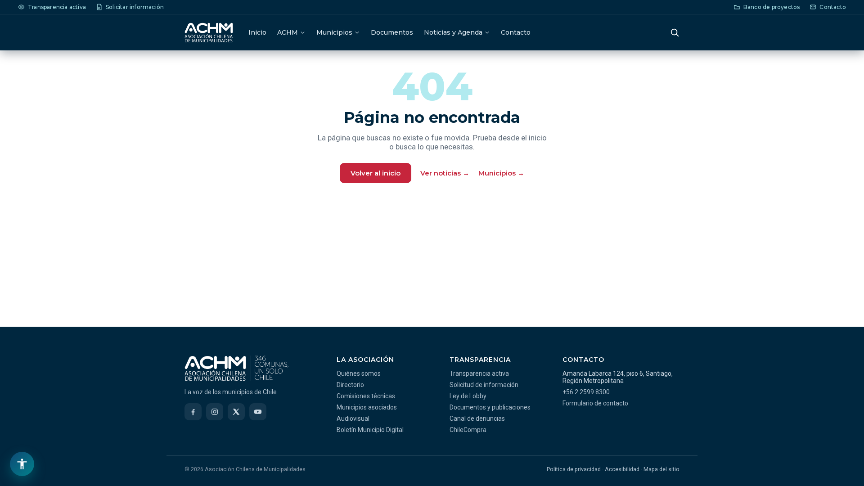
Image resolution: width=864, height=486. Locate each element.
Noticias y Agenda (453, 32)
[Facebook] (193, 411)
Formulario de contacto (595, 403)
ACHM (287, 32)
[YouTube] (257, 411)
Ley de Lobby (468, 396)
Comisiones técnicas (366, 396)
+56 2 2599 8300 (586, 392)
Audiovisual (353, 418)
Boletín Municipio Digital (370, 429)
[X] (236, 411)
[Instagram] (214, 411)
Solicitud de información (484, 384)
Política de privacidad (574, 469)
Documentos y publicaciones (490, 407)
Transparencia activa (479, 373)
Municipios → (501, 173)
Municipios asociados (367, 407)
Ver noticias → (444, 173)
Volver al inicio (375, 173)
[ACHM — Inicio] (208, 32)
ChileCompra (468, 429)
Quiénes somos (359, 373)
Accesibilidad (622, 469)
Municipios (334, 32)
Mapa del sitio (662, 469)
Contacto (516, 32)
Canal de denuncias (477, 418)
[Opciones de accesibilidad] (22, 464)
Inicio (257, 32)
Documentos (392, 32)
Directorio (350, 384)
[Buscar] (675, 32)
